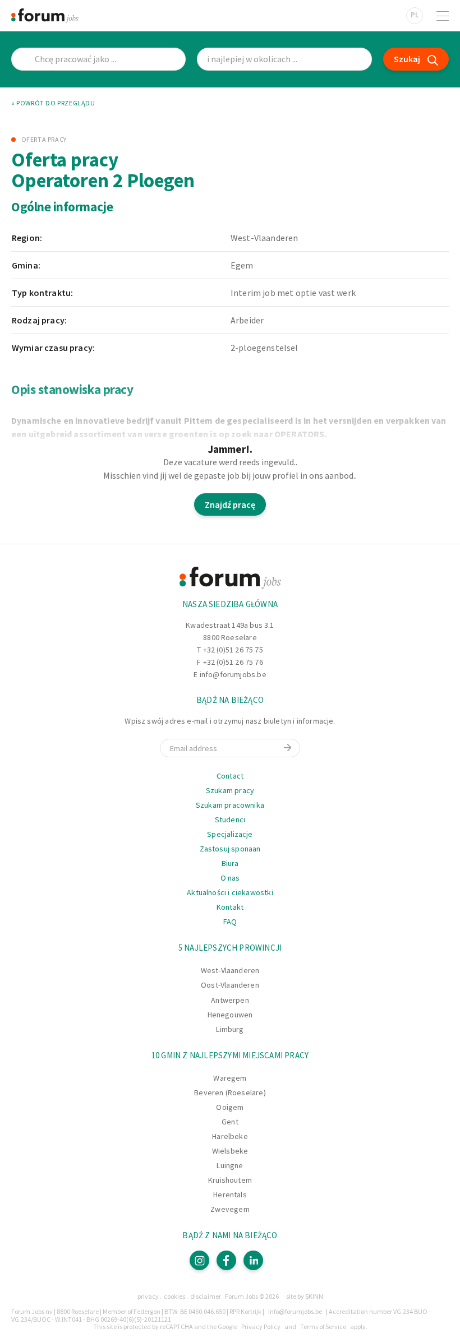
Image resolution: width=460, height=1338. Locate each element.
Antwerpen (230, 1000)
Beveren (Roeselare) (229, 1092)
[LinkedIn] (253, 1260)
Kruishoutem (230, 1180)
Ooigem (229, 1107)
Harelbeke (230, 1136)
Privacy (148, 1296)
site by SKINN (304, 1296)
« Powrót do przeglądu (53, 103)
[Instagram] (199, 1260)
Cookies (174, 1296)
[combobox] (284, 59)
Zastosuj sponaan (230, 849)
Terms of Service (323, 1326)
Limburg (229, 1029)
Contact (230, 776)
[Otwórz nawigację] (442, 15)
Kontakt (230, 907)
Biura (230, 863)
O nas (230, 878)
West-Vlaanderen (230, 970)
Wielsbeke (230, 1151)
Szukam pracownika (230, 805)
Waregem (229, 1078)
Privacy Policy (260, 1326)
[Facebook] (226, 1260)
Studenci (230, 819)
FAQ (230, 921)
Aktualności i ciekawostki (230, 892)
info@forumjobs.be (233, 674)
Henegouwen (230, 1015)
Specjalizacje (229, 834)
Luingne (230, 1165)
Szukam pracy (230, 790)
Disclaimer (205, 1296)
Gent (230, 1122)
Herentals (230, 1194)
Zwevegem (229, 1209)
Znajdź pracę (230, 504)
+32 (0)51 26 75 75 (233, 650)
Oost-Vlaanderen (230, 985)
